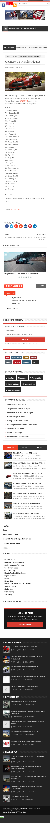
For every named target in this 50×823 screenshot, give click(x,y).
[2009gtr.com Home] (5, 28)
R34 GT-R (24, 40)
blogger (40, 286)
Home (5, 530)
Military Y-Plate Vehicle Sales (17, 421)
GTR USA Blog (9, 571)
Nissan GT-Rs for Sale (10, 534)
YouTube (11, 378)
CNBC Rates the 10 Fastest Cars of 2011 (24, 647)
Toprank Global (13, 384)
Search (25, 339)
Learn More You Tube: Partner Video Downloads (27, 741)
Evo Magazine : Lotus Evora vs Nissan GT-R (25, 667)
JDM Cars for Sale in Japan (16, 405)
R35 (7, 357)
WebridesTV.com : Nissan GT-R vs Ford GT (25, 731)
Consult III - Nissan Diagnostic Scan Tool (17, 539)
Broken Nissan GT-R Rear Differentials (23, 701)
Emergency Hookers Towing (14, 562)
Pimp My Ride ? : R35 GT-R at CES (25, 453)
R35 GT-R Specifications (11, 543)
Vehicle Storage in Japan (16, 417)
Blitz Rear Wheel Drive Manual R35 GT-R (27, 493)
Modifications (25, 34)
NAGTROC (24, 101)
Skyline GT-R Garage (14, 432)
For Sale (33, 40)
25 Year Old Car (9, 560)
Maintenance (10, 34)
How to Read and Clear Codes (14, 573)
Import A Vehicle (10, 576)
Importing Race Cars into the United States (22, 425)
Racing (35, 362)
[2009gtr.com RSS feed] (15, 5)
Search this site (9, 331)
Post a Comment (12, 308)
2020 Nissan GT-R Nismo (19, 796)
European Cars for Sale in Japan (18, 409)
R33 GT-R (16, 40)
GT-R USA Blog (21, 812)
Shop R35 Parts (25, 624)
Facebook (22, 378)
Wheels (8, 362)
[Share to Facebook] (7, 270)
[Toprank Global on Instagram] (7, 3)
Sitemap (5, 548)
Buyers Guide (14, 28)
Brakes (33, 357)
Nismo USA (8, 581)
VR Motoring (9, 592)
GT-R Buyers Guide (11, 568)
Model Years (29, 28)
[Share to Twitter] (9, 270)
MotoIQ (7, 578)
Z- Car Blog (8, 594)
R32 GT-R (8, 40)
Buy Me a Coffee (14, 390)
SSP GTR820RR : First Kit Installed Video (24, 686)
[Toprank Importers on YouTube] (11, 3)
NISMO (17, 362)
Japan (15, 56)
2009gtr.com (24, 808)
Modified (26, 362)
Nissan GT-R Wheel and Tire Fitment (26, 513)
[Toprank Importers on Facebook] (3, 5)
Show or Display (10, 586)
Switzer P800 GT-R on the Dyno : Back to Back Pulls (28, 676)
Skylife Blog (8, 589)
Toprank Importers (9, 812)
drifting (41, 254)
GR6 (26, 357)
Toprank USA (36, 378)
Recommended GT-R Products (17, 436)
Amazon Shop (30, 384)
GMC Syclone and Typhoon (14, 565)
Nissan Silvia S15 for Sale (16, 429)
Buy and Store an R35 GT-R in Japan (20, 413)
